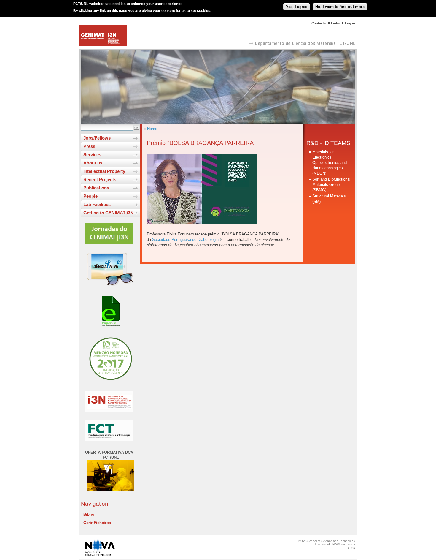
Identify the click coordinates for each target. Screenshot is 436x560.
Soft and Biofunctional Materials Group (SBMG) (331, 184)
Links (335, 23)
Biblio (88, 514)
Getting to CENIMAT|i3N (108, 212)
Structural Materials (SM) (329, 199)
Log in (350, 23)
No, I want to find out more (340, 6)
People (90, 196)
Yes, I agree (296, 6)
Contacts (318, 23)
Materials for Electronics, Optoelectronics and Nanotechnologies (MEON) (329, 162)
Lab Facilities (97, 204)
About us (92, 162)
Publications (96, 187)
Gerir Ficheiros (97, 523)
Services (92, 154)
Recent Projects (99, 179)
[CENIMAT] (103, 44)
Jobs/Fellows (97, 137)
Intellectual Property (104, 171)
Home (152, 128)
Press (89, 146)
